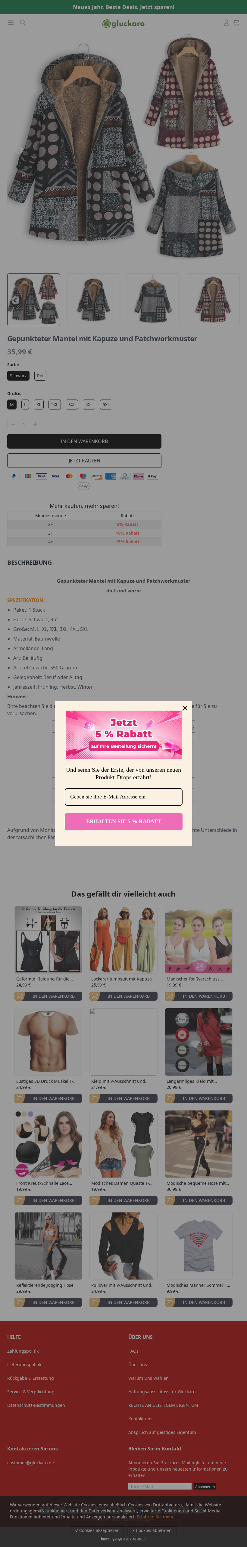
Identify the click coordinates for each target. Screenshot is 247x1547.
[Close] (185, 708)
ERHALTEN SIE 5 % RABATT (123, 821)
